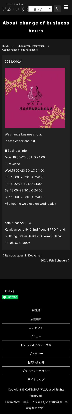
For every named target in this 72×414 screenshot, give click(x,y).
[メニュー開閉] (66, 7)
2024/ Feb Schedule (54, 260)
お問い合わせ (36, 362)
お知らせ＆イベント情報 (36, 345)
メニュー (36, 336)
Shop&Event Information (31, 45)
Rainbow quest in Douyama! (23, 255)
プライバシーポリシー (36, 370)
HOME (5, 45)
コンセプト (36, 327)
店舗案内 (36, 319)
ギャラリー (36, 353)
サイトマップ (36, 379)
